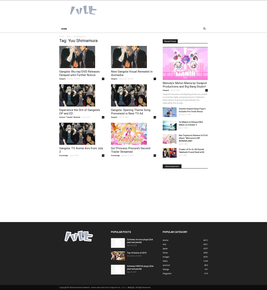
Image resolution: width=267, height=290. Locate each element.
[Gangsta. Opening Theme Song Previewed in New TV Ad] (133, 95)
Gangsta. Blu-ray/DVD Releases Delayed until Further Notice (79, 73)
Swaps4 (62, 79)
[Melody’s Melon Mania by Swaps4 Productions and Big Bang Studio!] (185, 63)
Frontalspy (63, 155)
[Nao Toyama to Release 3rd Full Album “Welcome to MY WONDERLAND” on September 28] (170, 139)
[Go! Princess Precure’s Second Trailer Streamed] (133, 134)
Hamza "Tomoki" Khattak (69, 117)
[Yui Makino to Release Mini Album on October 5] (170, 125)
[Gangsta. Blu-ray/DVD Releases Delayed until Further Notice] (81, 57)
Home (64, 28)
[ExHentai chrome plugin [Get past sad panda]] (118, 243)
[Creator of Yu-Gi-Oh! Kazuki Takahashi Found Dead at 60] (170, 153)
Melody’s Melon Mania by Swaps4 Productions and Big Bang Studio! (185, 84)
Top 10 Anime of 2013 (137, 253)
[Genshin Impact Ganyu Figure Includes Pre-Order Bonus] (170, 112)
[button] (204, 29)
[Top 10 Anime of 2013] (118, 255)
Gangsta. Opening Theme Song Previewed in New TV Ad (130, 111)
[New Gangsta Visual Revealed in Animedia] (133, 57)
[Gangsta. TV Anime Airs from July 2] (81, 134)
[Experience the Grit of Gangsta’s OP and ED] (81, 95)
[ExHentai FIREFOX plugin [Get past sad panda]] (118, 269)
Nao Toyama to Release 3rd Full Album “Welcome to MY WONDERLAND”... (193, 138)
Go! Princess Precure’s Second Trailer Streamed (130, 150)
